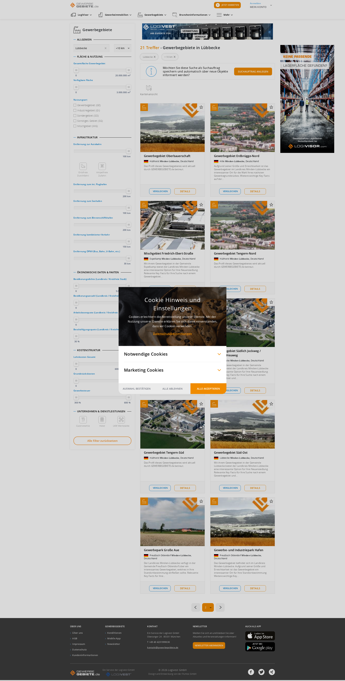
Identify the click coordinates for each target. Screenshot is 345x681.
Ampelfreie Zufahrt (102, 174)
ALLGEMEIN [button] (84, 39)
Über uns (77, 632)
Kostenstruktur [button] (88, 350)
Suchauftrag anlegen (253, 71)
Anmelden (255, 3)
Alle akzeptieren (208, 388)
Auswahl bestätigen (137, 388)
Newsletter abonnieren (209, 645)
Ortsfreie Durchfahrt (83, 174)
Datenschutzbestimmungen (172, 334)
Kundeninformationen (85, 655)
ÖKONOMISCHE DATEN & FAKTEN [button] (98, 272)
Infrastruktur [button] (87, 137)
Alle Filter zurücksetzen (102, 440)
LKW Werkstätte (121, 425)
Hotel (102, 425)
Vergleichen (160, 191)
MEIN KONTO (258, 7)
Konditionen (114, 632)
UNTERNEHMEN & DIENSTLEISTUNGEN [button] (101, 411)
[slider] (76, 70)
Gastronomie (83, 425)
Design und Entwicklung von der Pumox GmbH (172, 673)
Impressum (78, 644)
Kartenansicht (149, 94)
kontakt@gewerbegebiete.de (162, 647)
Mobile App (114, 638)
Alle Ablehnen (172, 388)
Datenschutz (79, 649)
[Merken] (201, 107)
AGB (74, 638)
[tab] (102, 39)
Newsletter (113, 644)
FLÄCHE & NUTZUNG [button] (90, 56)
